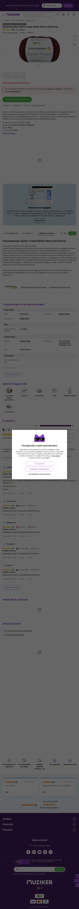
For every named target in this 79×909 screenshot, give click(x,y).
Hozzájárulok (39, 463)
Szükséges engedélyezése (39, 469)
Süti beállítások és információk (39, 474)
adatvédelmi (56, 456)
